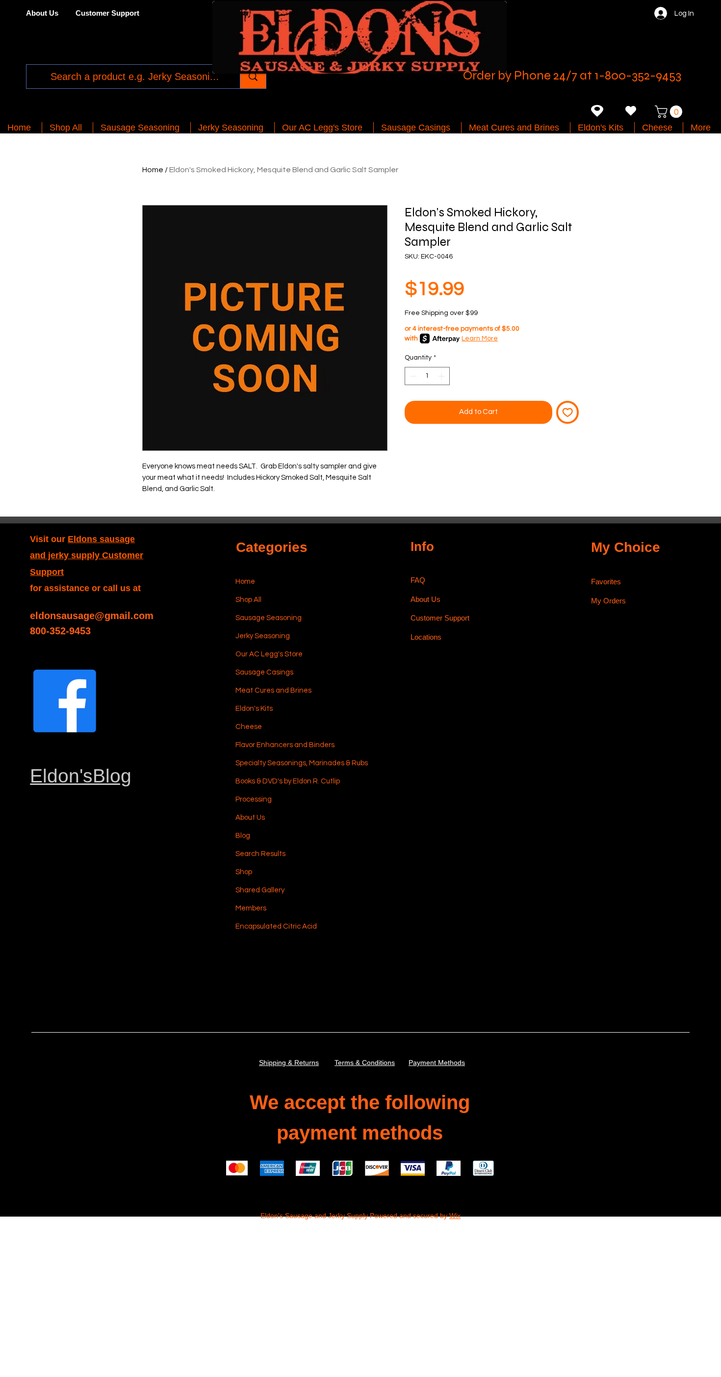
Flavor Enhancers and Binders (282, 745)
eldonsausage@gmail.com (92, 615)
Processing (253, 799)
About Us (250, 817)
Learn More (480, 338)
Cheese (248, 726)
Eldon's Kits (254, 708)
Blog (242, 835)
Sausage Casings (264, 672)
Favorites (606, 581)
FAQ (418, 580)
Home (152, 170)
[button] (670, 111)
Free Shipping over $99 (441, 313)
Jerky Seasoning (262, 636)
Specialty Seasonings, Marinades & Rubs (282, 763)
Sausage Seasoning (268, 618)
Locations (427, 637)
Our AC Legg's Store (269, 654)
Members (250, 908)
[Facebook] (64, 701)
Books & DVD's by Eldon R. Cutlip (282, 781)
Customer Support (440, 618)
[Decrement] (412, 376)
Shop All (248, 599)
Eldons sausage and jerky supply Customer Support (86, 555)
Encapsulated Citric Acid (276, 926)
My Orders (608, 601)
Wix (455, 1216)
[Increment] (442, 376)
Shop (243, 872)
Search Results (260, 853)
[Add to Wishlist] (567, 412)
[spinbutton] (427, 376)
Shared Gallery (259, 890)
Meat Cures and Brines (273, 690)
